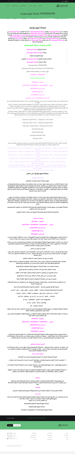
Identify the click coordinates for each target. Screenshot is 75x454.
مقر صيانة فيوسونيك (57, 40)
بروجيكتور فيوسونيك (15, 37)
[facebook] (67, 1)
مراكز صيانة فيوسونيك (38, 33)
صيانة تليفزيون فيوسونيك (45, 123)
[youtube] (65, 1)
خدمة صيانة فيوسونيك (37, 32)
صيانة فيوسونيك (54, 32)
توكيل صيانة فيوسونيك (34, 38)
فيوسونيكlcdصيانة (37, 129)
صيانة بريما (19, 38)
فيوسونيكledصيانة (37, 132)
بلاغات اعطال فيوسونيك (29, 123)
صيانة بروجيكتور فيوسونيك (37, 135)
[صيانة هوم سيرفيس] (63, 424)
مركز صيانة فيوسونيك (52, 38)
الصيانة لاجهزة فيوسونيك (34, 53)
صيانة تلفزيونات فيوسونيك (39, 35)
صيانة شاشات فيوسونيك (21, 35)
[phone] (62, 1)
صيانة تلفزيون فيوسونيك (29, 119)
